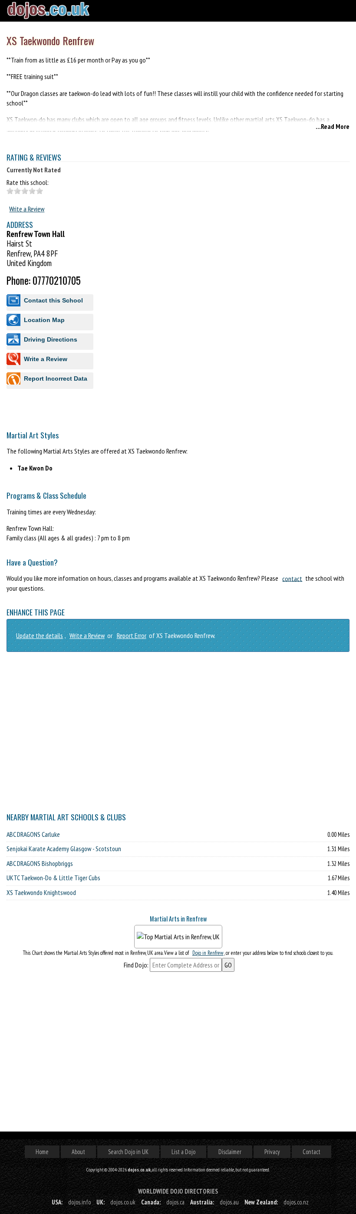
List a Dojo (183, 1152)
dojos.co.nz (296, 1202)
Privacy (272, 1152)
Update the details (39, 635)
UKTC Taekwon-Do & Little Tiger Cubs (53, 877)
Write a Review (26, 208)
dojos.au (229, 1202)
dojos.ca (175, 1202)
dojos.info (79, 1202)
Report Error (131, 635)
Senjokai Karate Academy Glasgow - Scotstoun (64, 848)
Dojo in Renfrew (208, 953)
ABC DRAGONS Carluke (33, 834)
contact (292, 578)
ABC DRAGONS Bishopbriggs (40, 863)
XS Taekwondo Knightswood (41, 892)
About (78, 1152)
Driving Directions (50, 339)
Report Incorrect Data (55, 378)
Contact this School (53, 300)
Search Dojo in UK (128, 1152)
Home (42, 1152)
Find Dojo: (136, 965)
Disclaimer (229, 1152)
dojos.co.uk (122, 1202)
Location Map (44, 319)
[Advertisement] (178, 468)
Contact (311, 1152)
